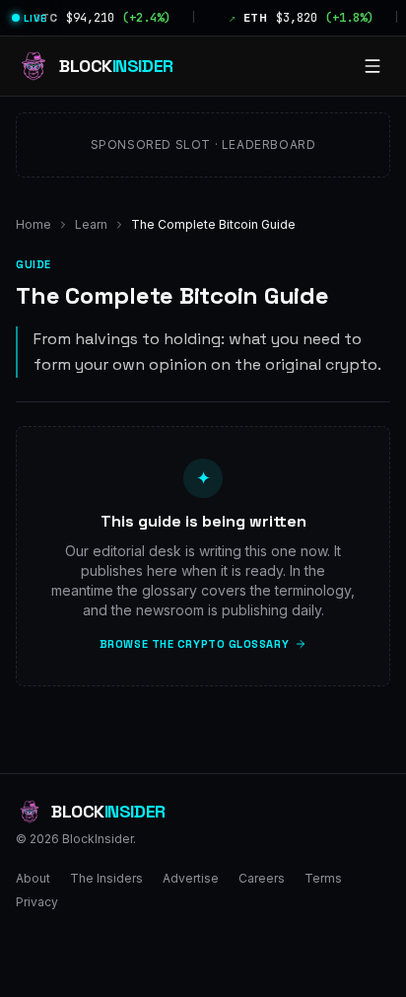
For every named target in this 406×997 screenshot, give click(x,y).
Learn (91, 224)
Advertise (191, 878)
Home (33, 224)
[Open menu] (372, 66)
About (33, 878)
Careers (261, 878)
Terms (323, 878)
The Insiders (106, 878)
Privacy (37, 901)
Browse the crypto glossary (194, 644)
